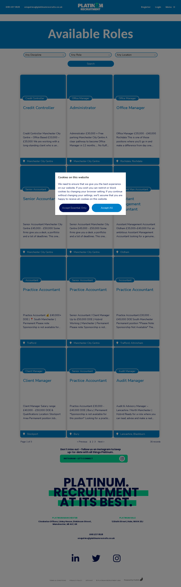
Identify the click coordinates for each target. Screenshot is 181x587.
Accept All (107, 208)
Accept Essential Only (74, 208)
